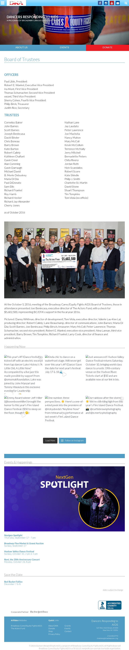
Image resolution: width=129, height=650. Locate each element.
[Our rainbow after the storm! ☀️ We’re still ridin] (105, 415)
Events (64, 47)
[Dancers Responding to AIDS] (16, 3)
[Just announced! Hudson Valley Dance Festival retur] (105, 374)
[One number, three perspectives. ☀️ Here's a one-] (64, 415)
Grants (67, 625)
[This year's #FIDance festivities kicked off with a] (23, 374)
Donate (108, 47)
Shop (50, 631)
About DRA (53, 625)
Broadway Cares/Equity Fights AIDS (26, 625)
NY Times (39, 612)
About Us (21, 47)
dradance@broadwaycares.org (107, 638)
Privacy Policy (54, 634)
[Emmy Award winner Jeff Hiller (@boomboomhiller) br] (23, 415)
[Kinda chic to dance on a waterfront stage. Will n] (64, 374)
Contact (67, 631)
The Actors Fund (18, 628)
